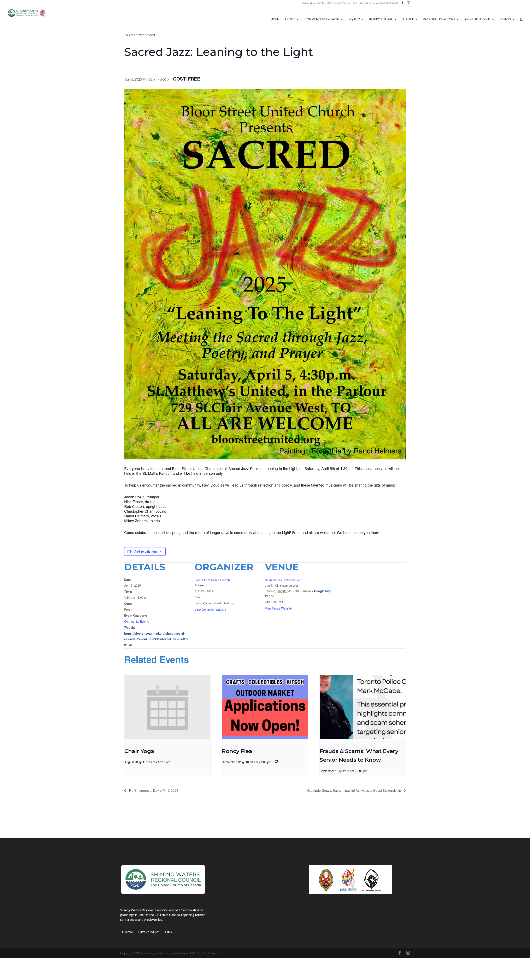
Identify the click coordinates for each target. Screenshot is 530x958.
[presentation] (167, 707)
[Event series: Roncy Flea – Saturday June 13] (276, 761)
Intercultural (381, 19)
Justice (408, 19)
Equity (354, 19)
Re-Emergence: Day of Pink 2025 (153, 790)
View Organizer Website (210, 609)
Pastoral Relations (439, 19)
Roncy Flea (237, 751)
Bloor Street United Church (212, 580)
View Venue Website (278, 608)
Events (505, 19)
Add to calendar (145, 551)
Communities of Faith (322, 19)
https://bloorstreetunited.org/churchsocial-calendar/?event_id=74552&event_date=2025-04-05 (156, 639)
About (290, 19)
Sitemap (128, 931)
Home (275, 19)
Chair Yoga (139, 751)
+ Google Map (321, 591)
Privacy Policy (148, 931)
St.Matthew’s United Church (283, 580)
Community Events (136, 621)
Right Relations (477, 19)
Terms (167, 931)
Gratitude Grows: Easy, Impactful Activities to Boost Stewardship (354, 790)
